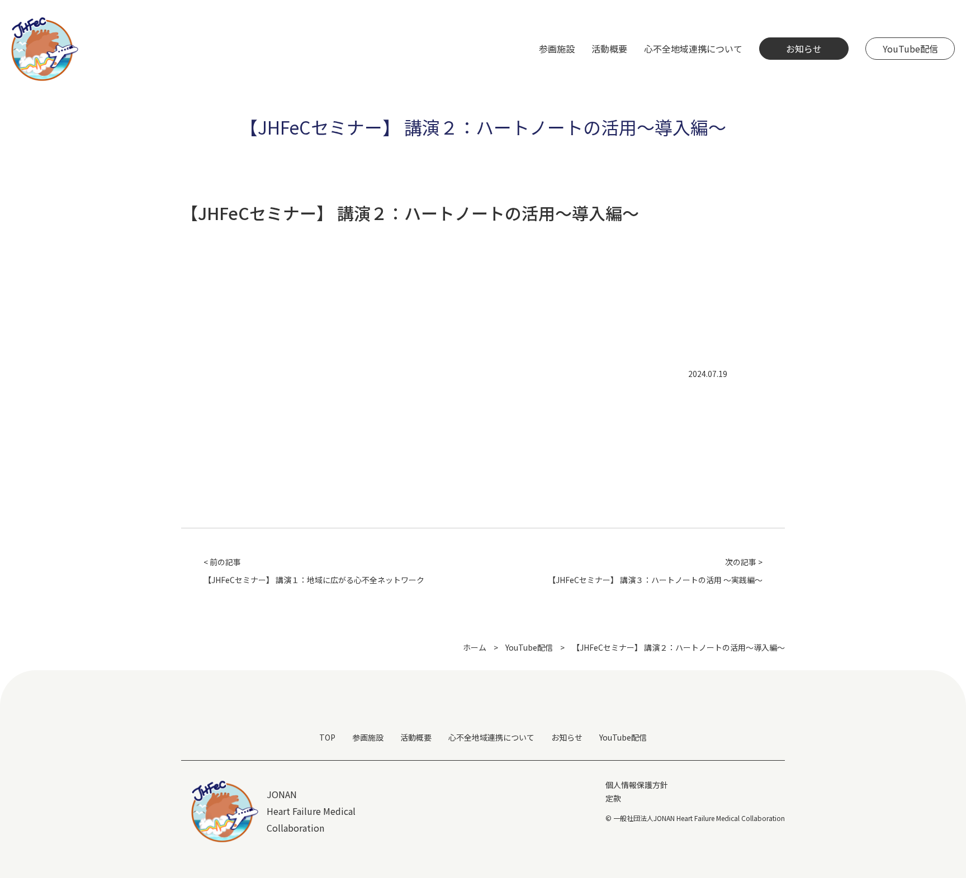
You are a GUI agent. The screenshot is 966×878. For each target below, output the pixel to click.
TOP (327, 737)
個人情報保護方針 (636, 784)
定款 (613, 798)
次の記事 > (655, 570)
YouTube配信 (910, 48)
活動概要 (416, 737)
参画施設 (367, 737)
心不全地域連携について (491, 737)
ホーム (474, 647)
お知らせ (804, 48)
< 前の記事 (313, 570)
